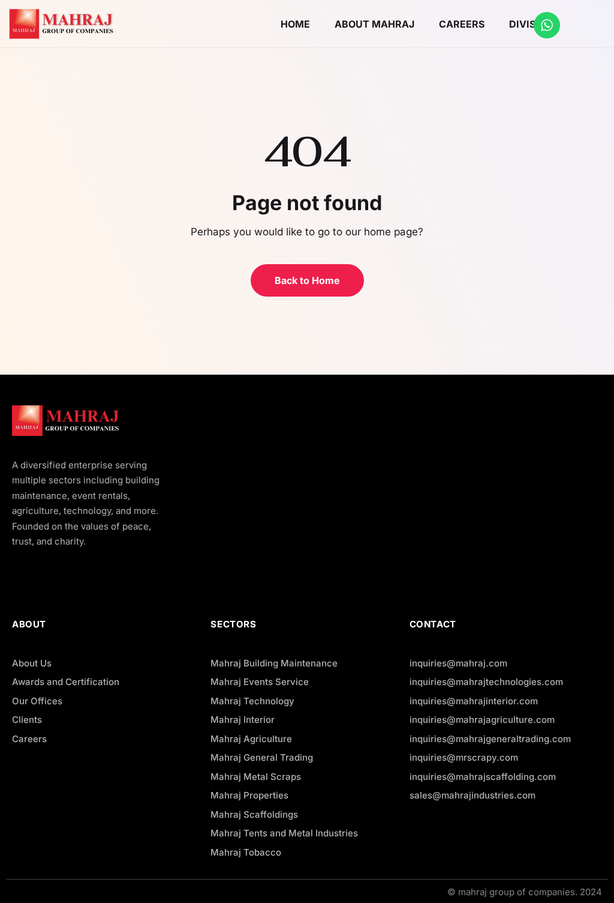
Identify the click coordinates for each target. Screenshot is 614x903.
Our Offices (37, 701)
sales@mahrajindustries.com (472, 795)
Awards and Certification (65, 681)
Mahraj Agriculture (251, 738)
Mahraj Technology (252, 701)
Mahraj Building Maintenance (274, 663)
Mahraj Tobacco (245, 852)
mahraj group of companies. (517, 892)
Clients (27, 719)
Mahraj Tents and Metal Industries (284, 833)
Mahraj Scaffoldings (254, 814)
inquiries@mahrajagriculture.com (482, 719)
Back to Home (307, 280)
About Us (32, 663)
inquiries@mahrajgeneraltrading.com (490, 738)
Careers (29, 738)
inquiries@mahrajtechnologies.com (486, 681)
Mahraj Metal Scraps (255, 776)
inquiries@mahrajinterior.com (474, 701)
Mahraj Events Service (259, 681)
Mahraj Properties (249, 795)
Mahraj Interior (242, 719)
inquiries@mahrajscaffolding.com (483, 776)
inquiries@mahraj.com (458, 663)
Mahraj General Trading (261, 757)
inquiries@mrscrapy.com (464, 757)
